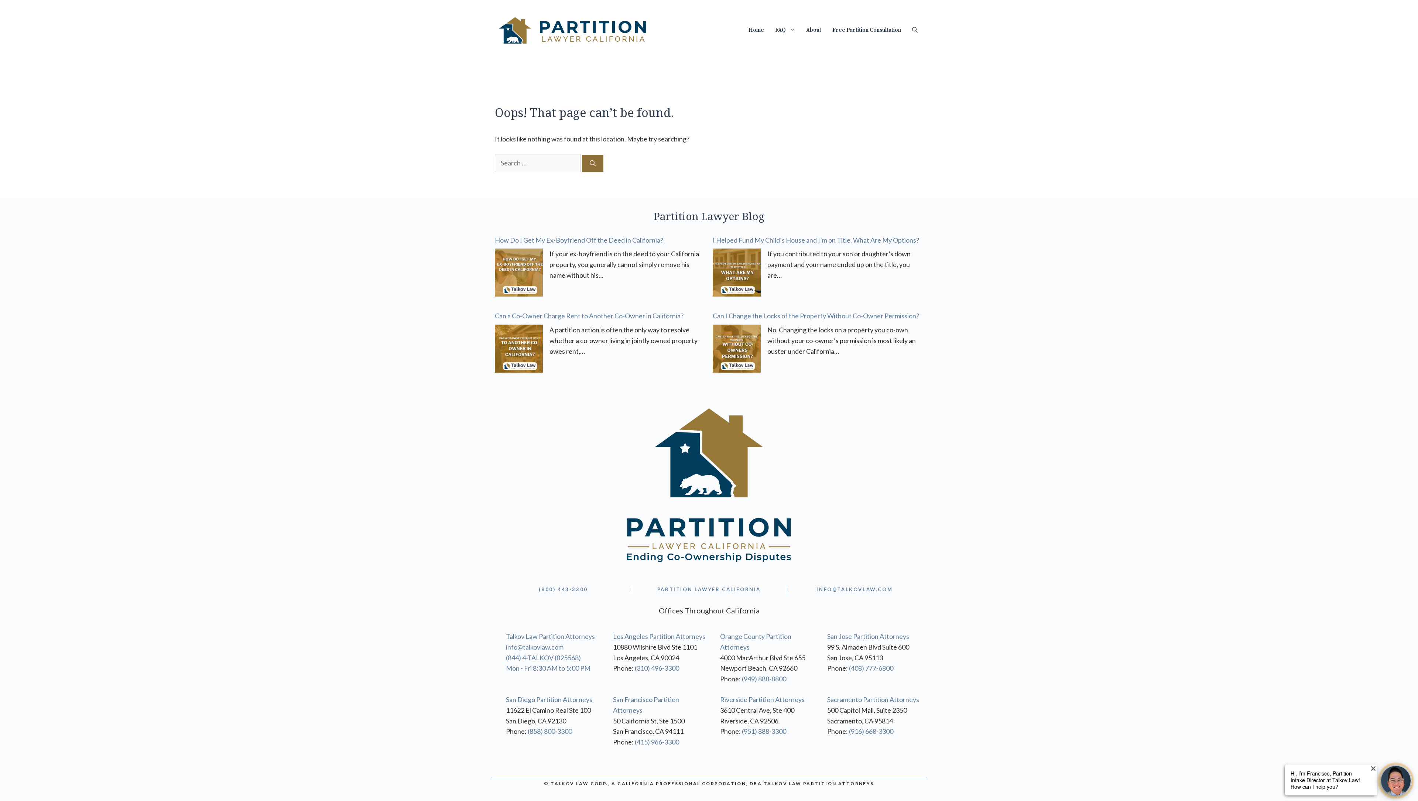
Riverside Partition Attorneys (762, 699)
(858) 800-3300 (550, 731)
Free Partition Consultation (866, 30)
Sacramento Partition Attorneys (873, 699)
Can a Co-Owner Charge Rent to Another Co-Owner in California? (589, 316)
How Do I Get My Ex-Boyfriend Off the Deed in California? (579, 240)
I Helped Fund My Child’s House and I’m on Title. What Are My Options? (816, 240)
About (813, 30)
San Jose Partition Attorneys (868, 636)
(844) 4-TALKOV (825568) (543, 658)
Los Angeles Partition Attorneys (659, 636)
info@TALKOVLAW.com (854, 589)
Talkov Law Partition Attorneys (550, 636)
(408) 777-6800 (871, 668)
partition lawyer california (709, 589)
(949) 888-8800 (764, 679)
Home (756, 30)
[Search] (592, 163)
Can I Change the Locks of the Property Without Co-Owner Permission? (816, 316)
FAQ (780, 30)
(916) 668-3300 (871, 731)
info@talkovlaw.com (535, 647)
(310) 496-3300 (657, 668)
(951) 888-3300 (764, 731)
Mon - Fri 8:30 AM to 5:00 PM (548, 668)
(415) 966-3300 (657, 742)
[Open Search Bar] (915, 30)
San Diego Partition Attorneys (549, 699)
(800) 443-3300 (563, 589)
